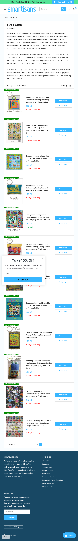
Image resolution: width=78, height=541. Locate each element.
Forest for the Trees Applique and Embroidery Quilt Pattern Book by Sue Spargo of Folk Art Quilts (37, 129)
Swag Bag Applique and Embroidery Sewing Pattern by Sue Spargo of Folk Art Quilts (37, 187)
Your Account (47, 467)
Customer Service (48, 477)
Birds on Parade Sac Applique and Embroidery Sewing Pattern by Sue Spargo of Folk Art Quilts (38, 246)
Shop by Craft (47, 486)
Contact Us (46, 474)
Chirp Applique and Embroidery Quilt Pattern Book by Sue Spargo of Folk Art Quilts (38, 158)
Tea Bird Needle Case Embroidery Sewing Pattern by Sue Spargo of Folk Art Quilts (39, 335)
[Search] (63, 9)
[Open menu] (5, 9)
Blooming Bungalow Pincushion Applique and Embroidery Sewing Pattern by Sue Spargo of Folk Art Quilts (39, 364)
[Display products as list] (67, 85)
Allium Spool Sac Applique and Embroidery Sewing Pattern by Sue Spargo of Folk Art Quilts (37, 99)
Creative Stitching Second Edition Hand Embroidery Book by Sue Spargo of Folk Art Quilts (38, 423)
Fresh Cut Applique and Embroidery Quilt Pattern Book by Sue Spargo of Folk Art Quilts (38, 393)
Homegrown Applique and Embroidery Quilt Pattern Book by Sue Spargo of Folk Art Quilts (38, 217)
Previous (12, 445)
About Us (45, 461)
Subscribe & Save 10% (64, 2)
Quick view (63, 106)
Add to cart (63, 101)
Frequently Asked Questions (52, 480)
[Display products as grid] (70, 85)
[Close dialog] (42, 258)
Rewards (45, 464)
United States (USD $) (12, 527)
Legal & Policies (48, 483)
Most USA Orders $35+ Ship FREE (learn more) (28, 2)
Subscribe (10, 517)
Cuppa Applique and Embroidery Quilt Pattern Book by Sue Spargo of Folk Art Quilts (38, 305)
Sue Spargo (13, 17)
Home (6, 17)
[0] (74, 9)
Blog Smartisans (48, 470)
